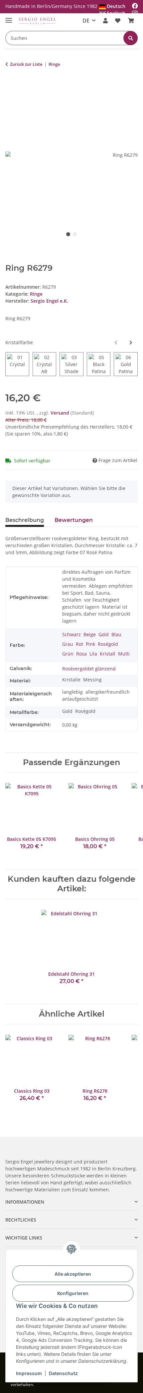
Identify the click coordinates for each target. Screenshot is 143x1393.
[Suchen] (130, 38)
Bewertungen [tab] (74, 520)
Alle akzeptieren (73, 1274)
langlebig (72, 692)
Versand (61, 413)
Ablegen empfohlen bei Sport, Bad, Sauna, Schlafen (97, 593)
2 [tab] (75, 234)
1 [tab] (68, 234)
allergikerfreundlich (107, 692)
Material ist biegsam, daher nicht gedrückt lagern (96, 614)
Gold (67, 711)
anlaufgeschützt (80, 699)
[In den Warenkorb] (10, 85)
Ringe (36, 294)
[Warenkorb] (131, 20)
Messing (92, 679)
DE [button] (85, 20)
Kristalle (71, 679)
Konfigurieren (72, 1293)
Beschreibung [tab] (24, 520)
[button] (105, 20)
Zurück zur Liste (26, 64)
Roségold (85, 711)
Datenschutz (63, 1373)
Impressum (29, 1373)
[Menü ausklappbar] (8, 17)
